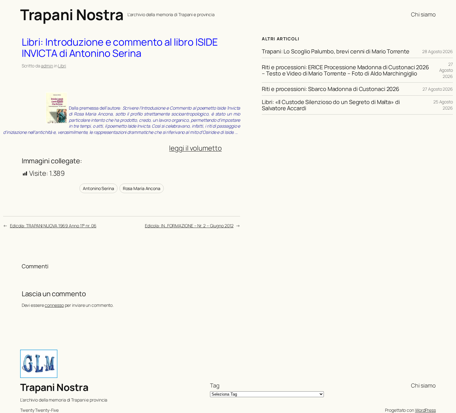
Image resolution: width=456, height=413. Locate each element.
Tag (215, 385)
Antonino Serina (98, 188)
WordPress (425, 410)
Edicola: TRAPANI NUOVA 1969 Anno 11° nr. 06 (53, 226)
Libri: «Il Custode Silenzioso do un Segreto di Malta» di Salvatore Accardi (331, 105)
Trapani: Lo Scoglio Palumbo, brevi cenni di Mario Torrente (335, 51)
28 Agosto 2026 (437, 51)
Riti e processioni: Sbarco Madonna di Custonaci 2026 (330, 89)
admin (47, 66)
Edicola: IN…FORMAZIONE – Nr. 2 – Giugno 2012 (189, 226)
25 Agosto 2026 (443, 105)
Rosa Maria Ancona (141, 188)
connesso (54, 305)
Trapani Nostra (71, 14)
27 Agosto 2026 (446, 70)
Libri (62, 66)
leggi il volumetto (195, 148)
